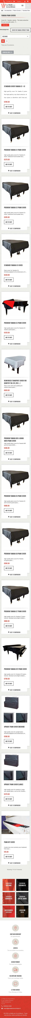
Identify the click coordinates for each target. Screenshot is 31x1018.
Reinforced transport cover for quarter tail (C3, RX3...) (15, 381)
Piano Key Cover (9, 842)
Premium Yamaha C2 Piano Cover (15, 207)
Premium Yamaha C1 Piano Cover (15, 150)
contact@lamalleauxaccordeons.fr (12, 1008)
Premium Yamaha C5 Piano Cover (15, 496)
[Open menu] (22, 5)
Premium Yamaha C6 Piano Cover (15, 553)
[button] (28, 5)
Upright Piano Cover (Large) (13, 784)
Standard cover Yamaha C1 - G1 (14, 86)
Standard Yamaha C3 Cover (13, 265)
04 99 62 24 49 (7, 1006)
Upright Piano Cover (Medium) (14, 727)
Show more (5, 24)
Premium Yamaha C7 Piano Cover (15, 611)
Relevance (5, 36)
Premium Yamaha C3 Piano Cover (15, 323)
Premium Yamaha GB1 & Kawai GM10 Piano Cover (14, 439)
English (19, 1)
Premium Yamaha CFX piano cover (15, 669)
